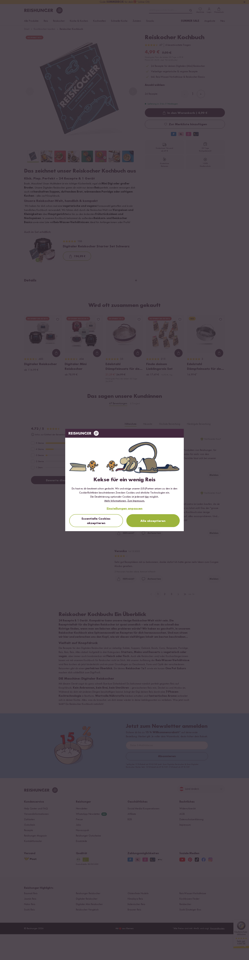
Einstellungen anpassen (124, 508)
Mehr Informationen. (115, 501)
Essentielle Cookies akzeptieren (96, 521)
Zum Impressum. (136, 501)
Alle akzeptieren (152, 520)
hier (147, 497)
